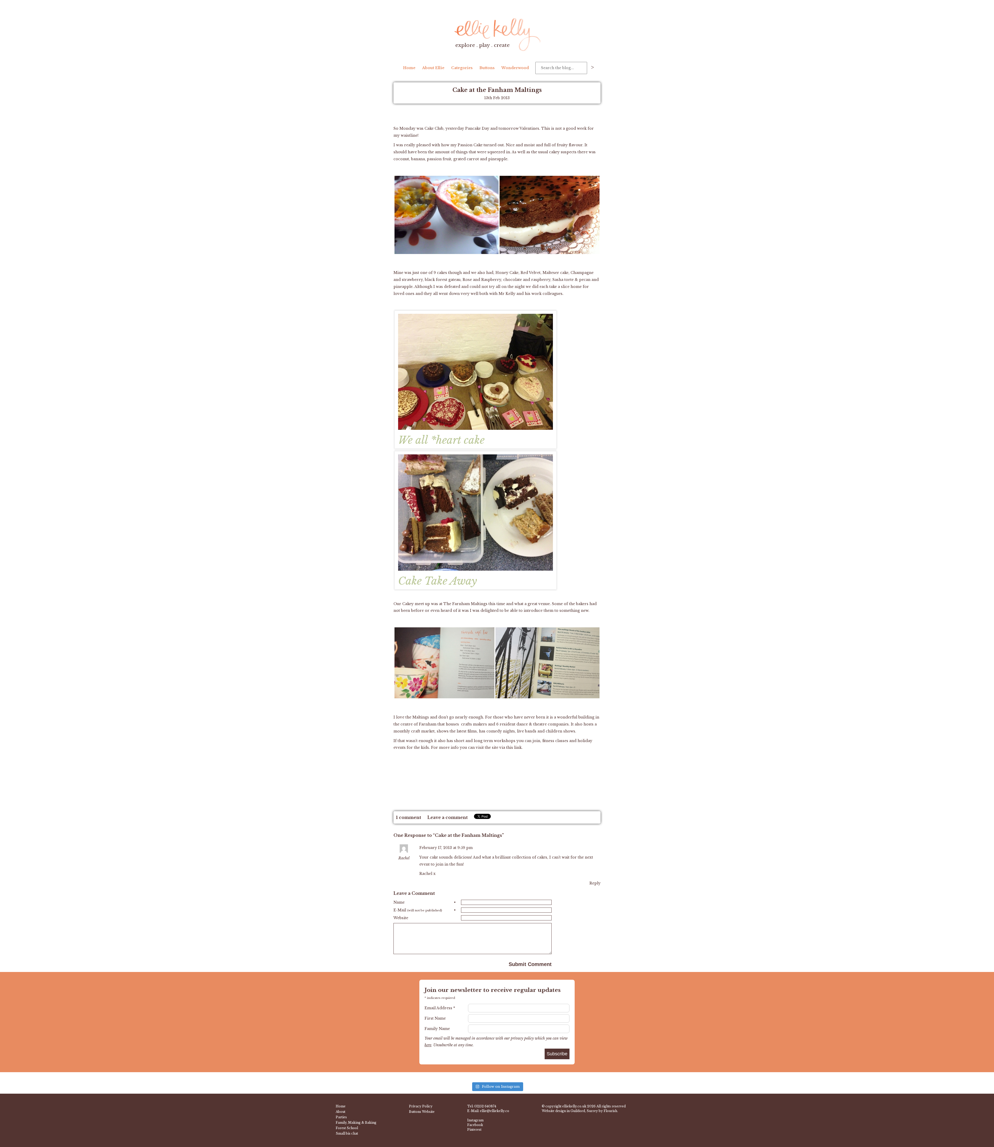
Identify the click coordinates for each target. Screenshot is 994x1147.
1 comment (408, 817)
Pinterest (474, 1129)
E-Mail (424, 910)
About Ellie (433, 68)
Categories (462, 68)
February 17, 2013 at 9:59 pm (446, 847)
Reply (595, 883)
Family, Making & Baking (356, 1122)
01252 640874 (485, 1106)
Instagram (475, 1120)
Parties (341, 1117)
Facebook (475, 1125)
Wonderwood (515, 68)
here (428, 1045)
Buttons (487, 68)
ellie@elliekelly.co (494, 1111)
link (518, 747)
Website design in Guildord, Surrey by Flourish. (580, 1111)
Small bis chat (347, 1133)
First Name (435, 1018)
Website (400, 918)
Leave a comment (447, 817)
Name (424, 902)
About (340, 1112)
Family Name (437, 1028)
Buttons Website (422, 1112)
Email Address (440, 1008)
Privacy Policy (421, 1106)
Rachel (404, 858)
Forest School (347, 1128)
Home (409, 68)
